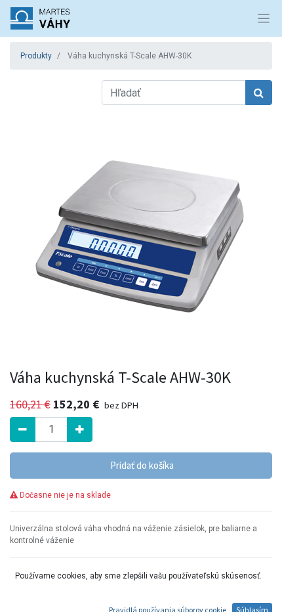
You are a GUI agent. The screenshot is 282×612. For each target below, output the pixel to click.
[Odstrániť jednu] (22, 429)
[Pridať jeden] (79, 429)
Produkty (36, 55)
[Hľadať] (258, 92)
